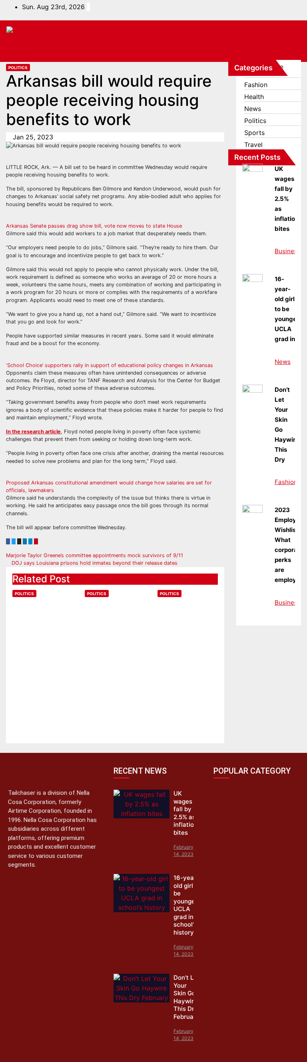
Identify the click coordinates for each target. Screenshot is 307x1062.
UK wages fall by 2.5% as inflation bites (287, 198)
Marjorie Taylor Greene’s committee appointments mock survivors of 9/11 (95, 555)
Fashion (255, 85)
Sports (254, 133)
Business (288, 251)
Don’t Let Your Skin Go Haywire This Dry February (186, 997)
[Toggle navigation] (286, 50)
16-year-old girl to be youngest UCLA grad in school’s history (187, 905)
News (252, 109)
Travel (253, 145)
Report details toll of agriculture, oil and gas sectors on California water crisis (186, 637)
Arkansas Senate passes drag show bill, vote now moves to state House (94, 226)
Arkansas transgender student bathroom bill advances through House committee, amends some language (114, 660)
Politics (18, 67)
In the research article (33, 432)
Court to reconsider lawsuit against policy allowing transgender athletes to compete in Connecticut (40, 654)
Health (254, 97)
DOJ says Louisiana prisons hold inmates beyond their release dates (93, 563)
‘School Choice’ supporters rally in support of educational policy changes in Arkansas (109, 365)
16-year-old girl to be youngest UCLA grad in (288, 309)
